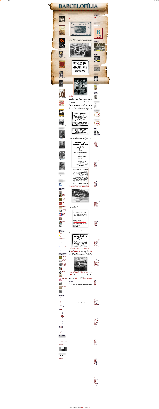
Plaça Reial (95, 319)
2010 (60, 332)
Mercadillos (95, 284)
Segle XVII (95, 363)
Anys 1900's (95, 146)
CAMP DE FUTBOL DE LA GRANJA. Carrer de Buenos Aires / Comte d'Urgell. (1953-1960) (64, 264)
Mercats (95, 285)
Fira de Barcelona (96, 246)
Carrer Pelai (95, 199)
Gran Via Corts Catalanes (88, 278)
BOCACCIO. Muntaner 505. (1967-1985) (64, 278)
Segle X (95, 356)
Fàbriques (95, 243)
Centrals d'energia (96, 205)
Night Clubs (95, 302)
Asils (94, 163)
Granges (95, 263)
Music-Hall (95, 298)
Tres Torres (95, 376)
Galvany (95, 258)
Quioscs (95, 338)
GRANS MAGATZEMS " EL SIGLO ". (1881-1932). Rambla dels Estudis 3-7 (64, 192)
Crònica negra (95, 221)
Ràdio (94, 339)
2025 (60, 297)
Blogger (89, 407)
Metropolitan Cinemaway (79, 252)
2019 (60, 302)
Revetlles (95, 342)
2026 (60, 296)
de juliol (61, 323)
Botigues (81, 278)
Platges (95, 323)
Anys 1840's (95, 140)
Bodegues (95, 181)
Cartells (95, 202)
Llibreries (95, 281)
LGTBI (94, 280)
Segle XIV (95, 359)
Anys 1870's (95, 143)
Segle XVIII (95, 364)
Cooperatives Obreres (96, 220)
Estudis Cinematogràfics (96, 239)
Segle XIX (95, 360)
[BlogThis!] (81, 277)
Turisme (95, 378)
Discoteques (95, 223)
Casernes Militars (96, 203)
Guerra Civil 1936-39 (71, 279)
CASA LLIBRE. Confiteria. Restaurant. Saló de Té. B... (62, 316)
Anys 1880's (95, 144)
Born (94, 187)
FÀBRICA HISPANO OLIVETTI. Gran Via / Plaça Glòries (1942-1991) (64, 225)
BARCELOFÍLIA (78, 5)
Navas (94, 301)
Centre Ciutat (83, 278)
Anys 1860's (95, 142)
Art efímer (95, 162)
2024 (60, 298)
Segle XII (95, 357)
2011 (60, 331)
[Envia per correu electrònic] (80, 277)
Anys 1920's (76, 278)
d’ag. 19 (61, 318)
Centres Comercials (96, 207)
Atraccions (95, 166)
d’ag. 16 (61, 320)
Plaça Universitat (96, 320)
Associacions (95, 164)
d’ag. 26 (61, 313)
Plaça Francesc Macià (96, 317)
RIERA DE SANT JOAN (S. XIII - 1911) (64, 286)
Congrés (95, 218)
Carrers (95, 200)
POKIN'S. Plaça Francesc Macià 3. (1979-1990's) (64, 221)
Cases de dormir (95, 204)
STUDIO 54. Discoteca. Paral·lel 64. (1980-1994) (64, 199)
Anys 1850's (95, 141)
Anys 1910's (95, 147)
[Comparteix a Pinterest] (83, 277)
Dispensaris (95, 224)
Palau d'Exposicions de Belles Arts (75, 251)
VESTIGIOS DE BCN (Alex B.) (63, 246)
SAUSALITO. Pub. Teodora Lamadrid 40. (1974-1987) (64, 206)
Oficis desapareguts (96, 304)
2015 (60, 305)
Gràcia (94, 261)
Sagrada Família (95, 345)
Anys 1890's (95, 145)
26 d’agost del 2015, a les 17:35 (78, 283)
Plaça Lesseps (95, 318)
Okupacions (95, 305)
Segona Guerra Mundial (96, 365)
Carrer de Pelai (95, 198)
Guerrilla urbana (95, 266)
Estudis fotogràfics (96, 240)
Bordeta (95, 186)
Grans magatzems (96, 264)
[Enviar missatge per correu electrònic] (79, 277)
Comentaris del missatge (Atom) (82, 302)
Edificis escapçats (96, 227)
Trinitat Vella (95, 377)
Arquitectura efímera (96, 159)
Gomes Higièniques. (96, 260)
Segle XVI (95, 362)
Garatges (95, 259)
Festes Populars (95, 245)
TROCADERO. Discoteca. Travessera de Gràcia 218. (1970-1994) (64, 214)
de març (61, 326)
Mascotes (95, 282)
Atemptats (95, 165)
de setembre (61, 308)
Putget (94, 337)
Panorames (95, 306)
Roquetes (95, 344)
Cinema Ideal (88, 252)
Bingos (94, 179)
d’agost (61, 309)
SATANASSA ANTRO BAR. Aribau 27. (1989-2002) (64, 202)
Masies (95, 283)
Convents (95, 219)
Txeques (95, 382)
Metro (94, 286)
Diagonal (95, 222)
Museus (95, 297)
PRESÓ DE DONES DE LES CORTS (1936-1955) (64, 260)
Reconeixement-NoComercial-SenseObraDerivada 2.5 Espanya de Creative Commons (62, 358)
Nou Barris (95, 303)
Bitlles (94, 180)
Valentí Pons (72, 283)
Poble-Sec (95, 324)
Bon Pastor (95, 184)
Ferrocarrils (95, 244)
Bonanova (95, 185)
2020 (60, 301)
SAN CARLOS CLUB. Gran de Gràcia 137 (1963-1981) (64, 271)
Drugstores (95, 225)
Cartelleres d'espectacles (96, 201)
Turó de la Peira (95, 379)
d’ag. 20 (61, 317)
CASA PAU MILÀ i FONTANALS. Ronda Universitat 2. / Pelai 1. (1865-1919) (64, 218)
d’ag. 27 (61, 312)
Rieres (94, 343)
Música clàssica (95, 299)
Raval (94, 340)
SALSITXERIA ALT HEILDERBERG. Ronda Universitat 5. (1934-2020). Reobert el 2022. (62, 344)
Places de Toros (95, 322)
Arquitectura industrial (96, 160)
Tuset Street (95, 381)
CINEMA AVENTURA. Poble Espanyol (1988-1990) (64, 195)
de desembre (61, 306)
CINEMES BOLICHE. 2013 (61, 338)
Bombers (95, 183)
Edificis (95, 226)
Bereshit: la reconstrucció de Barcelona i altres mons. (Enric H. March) (63, 236)
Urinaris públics (95, 383)
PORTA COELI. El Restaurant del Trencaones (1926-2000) (64, 210)
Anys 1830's (95, 139)
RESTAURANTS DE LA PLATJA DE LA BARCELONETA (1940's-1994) (64, 290)
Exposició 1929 (95, 242)
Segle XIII (95, 358)
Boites (94, 182)
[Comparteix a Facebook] (82, 277)
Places (94, 321)
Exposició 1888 (95, 241)
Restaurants (75, 279)
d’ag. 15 (61, 321)
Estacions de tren (96, 238)
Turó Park (95, 380)
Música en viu (95, 300)
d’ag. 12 (61, 322)
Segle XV (95, 361)
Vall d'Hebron (95, 384)
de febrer (61, 327)
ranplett (82, 407)
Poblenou (95, 325)
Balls (78, 278)
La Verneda (95, 278)
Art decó (95, 161)
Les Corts (95, 279)
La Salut (95, 277)
